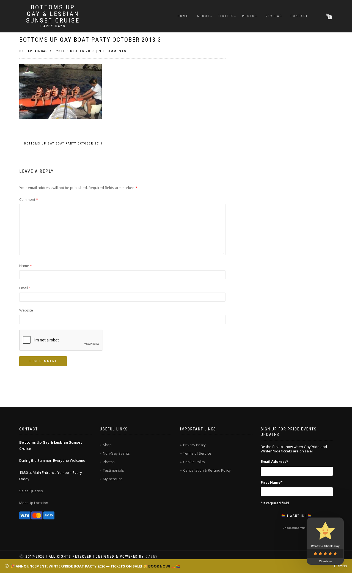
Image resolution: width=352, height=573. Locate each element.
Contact (299, 16)
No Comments (112, 51)
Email (25, 287)
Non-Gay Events (116, 453)
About (203, 16)
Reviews (273, 16)
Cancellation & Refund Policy (207, 470)
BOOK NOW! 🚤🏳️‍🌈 (164, 566)
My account (112, 478)
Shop (107, 444)
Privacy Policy (194, 444)
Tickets (226, 16)
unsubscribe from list (296, 528)
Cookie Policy (194, 461)
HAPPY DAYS (52, 26)
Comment (28, 199)
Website (26, 310)
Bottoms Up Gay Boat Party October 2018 (60, 143)
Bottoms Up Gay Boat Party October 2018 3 (90, 39)
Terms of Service (197, 453)
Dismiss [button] (340, 565)
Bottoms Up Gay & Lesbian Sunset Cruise (53, 14)
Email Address (274, 461)
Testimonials (113, 470)
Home (183, 16)
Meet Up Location (33, 502)
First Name (271, 482)
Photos (249, 16)
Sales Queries (31, 490)
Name (25, 265)
